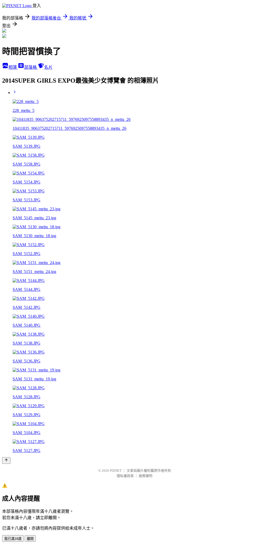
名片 (48, 67)
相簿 (13, 67)
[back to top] (6, 460)
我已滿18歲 (13, 539)
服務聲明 (145, 476)
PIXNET (116, 471)
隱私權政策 (125, 476)
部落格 (31, 67)
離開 (30, 539)
